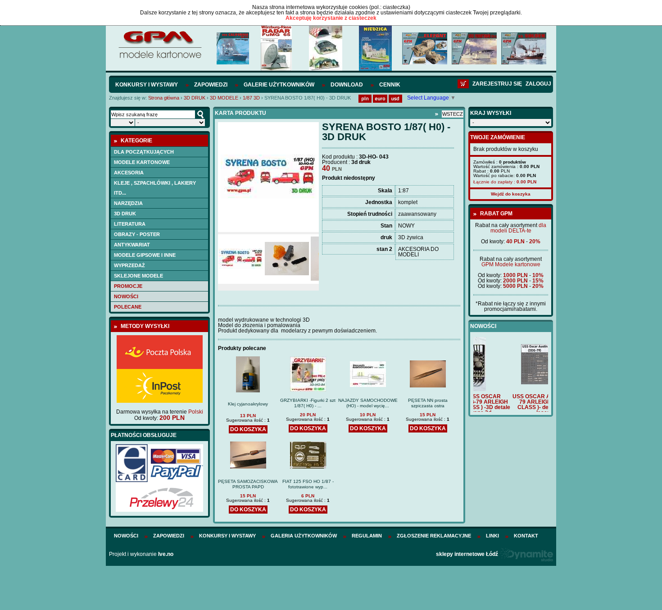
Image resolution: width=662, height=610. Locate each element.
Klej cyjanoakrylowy (248, 403)
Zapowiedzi (210, 85)
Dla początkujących (144, 152)
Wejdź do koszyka (511, 193)
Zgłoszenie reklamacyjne (434, 535)
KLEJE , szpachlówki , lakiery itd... (155, 188)
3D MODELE (225, 97)
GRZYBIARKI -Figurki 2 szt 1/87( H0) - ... (308, 403)
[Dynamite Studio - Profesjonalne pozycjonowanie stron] (526, 554)
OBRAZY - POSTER (137, 234)
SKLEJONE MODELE (138, 275)
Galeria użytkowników (304, 535)
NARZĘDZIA (128, 203)
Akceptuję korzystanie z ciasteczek (331, 18)
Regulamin (367, 535)
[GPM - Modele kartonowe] (159, 58)
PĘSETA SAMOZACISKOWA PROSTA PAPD (248, 484)
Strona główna (163, 97)
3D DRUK (195, 97)
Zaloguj (538, 84)
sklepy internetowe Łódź (467, 554)
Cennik (389, 85)
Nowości (126, 296)
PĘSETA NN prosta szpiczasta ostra (428, 403)
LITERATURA (129, 224)
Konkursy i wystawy (146, 85)
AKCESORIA (129, 172)
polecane (127, 307)
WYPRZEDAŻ (129, 265)
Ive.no (165, 554)
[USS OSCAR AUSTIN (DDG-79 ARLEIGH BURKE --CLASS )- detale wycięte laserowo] (511, 382)
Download (347, 85)
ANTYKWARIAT (132, 244)
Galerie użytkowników (279, 85)
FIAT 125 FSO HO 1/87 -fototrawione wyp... (308, 484)
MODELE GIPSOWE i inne (145, 255)
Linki (492, 535)
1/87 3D (251, 97)
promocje (128, 286)
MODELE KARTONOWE (142, 162)
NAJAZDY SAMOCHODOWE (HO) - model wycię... (368, 403)
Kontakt (526, 535)
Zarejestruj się (497, 84)
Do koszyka (248, 429)
